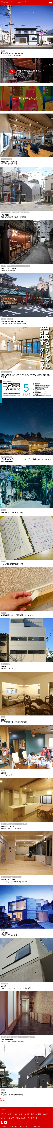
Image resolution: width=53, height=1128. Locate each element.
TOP (3, 1110)
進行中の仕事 (36, 1114)
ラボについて (12, 1114)
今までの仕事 (24, 1114)
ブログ (44, 1114)
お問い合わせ (21, 1118)
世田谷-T (2, 1100)
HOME (3, 1114)
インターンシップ (7, 1118)
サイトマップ (32, 1118)
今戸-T (2, 1098)
